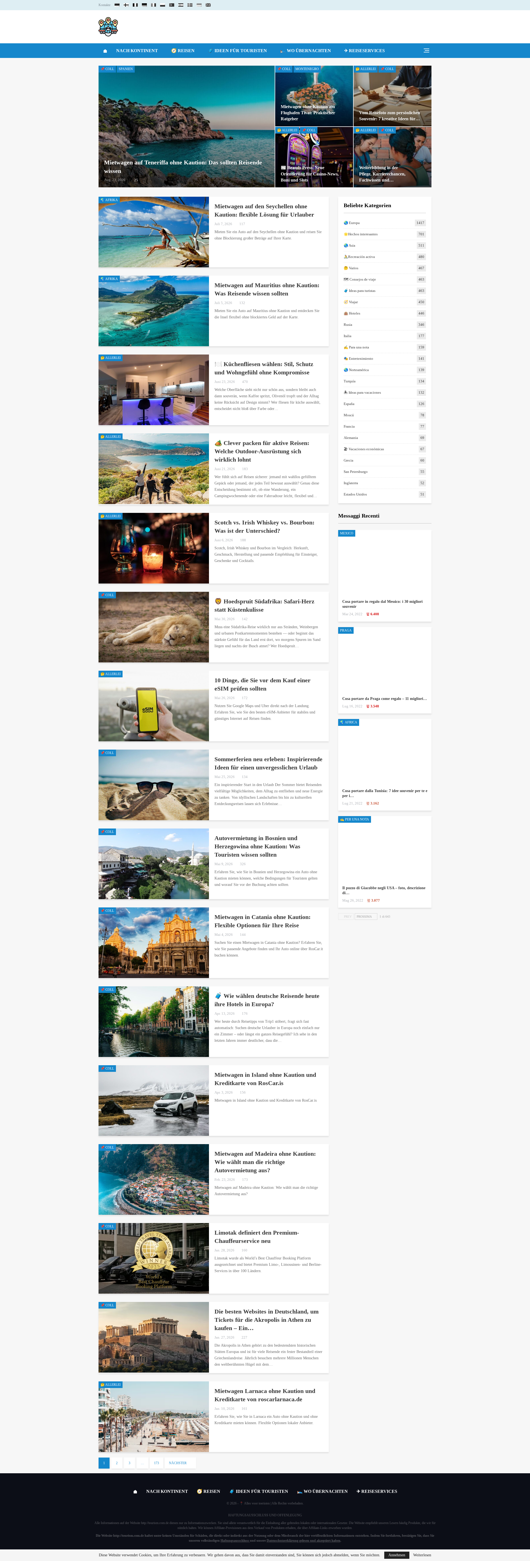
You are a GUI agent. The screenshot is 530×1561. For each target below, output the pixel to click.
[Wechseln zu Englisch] (208, 5)
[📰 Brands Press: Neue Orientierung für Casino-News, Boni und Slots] (314, 157)
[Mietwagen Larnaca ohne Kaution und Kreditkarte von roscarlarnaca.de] (154, 1416)
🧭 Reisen (183, 50)
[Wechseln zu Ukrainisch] (199, 5)
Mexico (346, 533)
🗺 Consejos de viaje (360, 279)
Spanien (126, 69)
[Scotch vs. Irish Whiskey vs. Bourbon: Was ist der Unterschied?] (154, 548)
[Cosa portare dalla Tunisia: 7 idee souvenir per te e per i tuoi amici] (384, 751)
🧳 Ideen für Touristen (237, 50)
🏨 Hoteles (352, 313)
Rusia (348, 325)
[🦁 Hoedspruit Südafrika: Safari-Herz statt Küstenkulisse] (154, 627)
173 (156, 1463)
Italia (347, 336)
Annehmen (396, 1555)
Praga (346, 630)
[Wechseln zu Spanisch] (180, 5)
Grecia (348, 460)
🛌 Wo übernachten (305, 50)
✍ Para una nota (356, 347)
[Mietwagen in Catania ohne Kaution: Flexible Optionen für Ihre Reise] (154, 942)
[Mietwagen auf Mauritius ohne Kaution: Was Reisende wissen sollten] (154, 311)
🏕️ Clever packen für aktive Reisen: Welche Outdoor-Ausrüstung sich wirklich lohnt (261, 451)
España (349, 404)
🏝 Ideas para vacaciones (362, 392)
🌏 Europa (352, 223)
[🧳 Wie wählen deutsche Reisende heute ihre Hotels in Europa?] (154, 1021)
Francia (349, 426)
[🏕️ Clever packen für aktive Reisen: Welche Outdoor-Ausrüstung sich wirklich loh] (154, 468)
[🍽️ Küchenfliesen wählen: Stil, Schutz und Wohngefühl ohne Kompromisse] (154, 390)
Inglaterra (351, 483)
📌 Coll (107, 69)
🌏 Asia (349, 245)
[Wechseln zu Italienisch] (153, 5)
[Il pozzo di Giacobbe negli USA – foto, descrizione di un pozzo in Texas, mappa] (384, 848)
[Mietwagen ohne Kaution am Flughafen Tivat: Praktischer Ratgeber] (314, 95)
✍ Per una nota (354, 819)
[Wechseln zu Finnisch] (126, 5)
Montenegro (307, 69)
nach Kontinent (137, 50)
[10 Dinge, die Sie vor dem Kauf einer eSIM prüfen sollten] (154, 706)
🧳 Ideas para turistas (359, 291)
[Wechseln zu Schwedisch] (189, 5)
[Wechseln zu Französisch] (135, 5)
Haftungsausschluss (235, 1541)
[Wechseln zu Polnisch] (162, 5)
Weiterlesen (422, 1555)
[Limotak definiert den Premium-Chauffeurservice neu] (154, 1258)
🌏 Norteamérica (356, 370)
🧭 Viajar (351, 302)
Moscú (349, 415)
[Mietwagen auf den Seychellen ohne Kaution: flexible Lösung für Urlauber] (154, 232)
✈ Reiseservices (364, 50)
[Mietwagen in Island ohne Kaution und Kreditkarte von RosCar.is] (154, 1100)
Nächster (178, 1463)
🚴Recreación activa (359, 257)
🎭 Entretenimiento (358, 358)
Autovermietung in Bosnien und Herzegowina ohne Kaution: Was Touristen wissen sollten (257, 846)
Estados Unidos (355, 494)
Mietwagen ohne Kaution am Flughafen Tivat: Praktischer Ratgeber (308, 112)
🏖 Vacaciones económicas (364, 449)
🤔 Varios (351, 268)
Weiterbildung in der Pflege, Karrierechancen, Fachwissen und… (382, 173)
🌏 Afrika (109, 200)
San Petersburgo (356, 472)
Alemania (351, 438)
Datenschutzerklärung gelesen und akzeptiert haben (303, 1541)
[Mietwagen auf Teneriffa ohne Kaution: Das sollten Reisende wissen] (186, 126)
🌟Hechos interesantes (361, 234)
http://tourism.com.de (155, 1523)
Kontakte (104, 5)
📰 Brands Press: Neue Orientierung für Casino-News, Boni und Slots (310, 173)
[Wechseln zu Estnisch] (117, 5)
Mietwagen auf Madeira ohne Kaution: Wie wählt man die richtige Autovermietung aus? (265, 1162)
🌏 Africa (348, 722)
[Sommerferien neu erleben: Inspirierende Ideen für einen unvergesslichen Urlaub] (154, 785)
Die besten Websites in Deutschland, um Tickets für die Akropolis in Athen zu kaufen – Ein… (266, 1319)
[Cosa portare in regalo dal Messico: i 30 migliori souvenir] (384, 562)
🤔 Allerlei (366, 69)
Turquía (350, 381)
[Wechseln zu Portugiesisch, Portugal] (171, 5)
